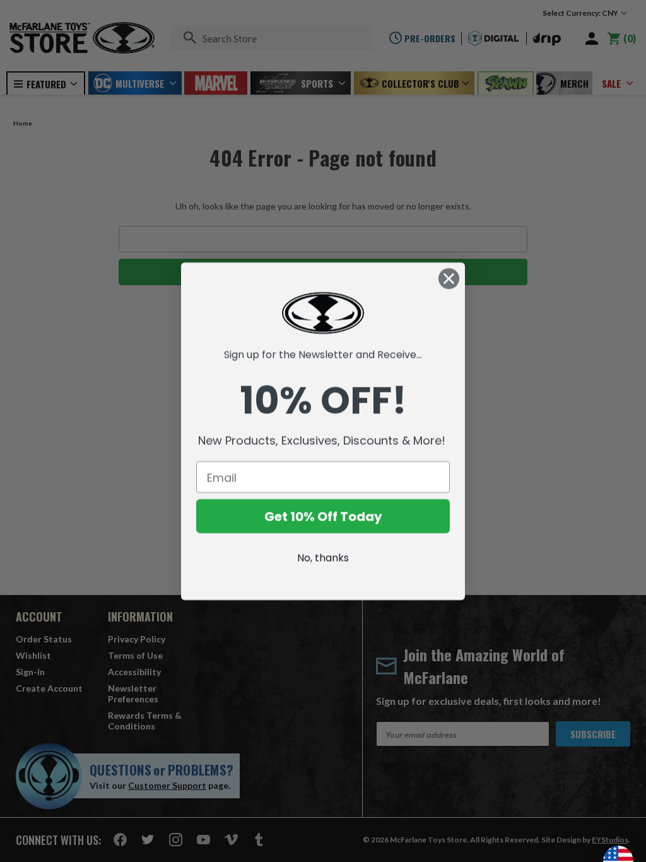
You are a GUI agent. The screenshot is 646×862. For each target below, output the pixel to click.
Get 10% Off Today (323, 516)
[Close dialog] (449, 279)
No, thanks (323, 557)
